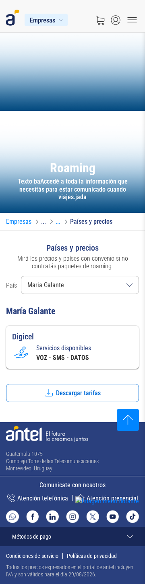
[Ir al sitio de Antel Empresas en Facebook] (32, 516)
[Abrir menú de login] (115, 20)
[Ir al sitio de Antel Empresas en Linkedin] (52, 516)
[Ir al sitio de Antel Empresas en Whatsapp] (12, 516)
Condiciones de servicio (32, 556)
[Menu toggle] (132, 20)
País (11, 285)
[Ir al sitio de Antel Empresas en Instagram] (72, 516)
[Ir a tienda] (100, 20)
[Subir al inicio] (128, 420)
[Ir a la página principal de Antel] (47, 434)
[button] (72, 393)
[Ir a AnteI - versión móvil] (14, 16)
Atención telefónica (42, 498)
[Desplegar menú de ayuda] (119, 515)
